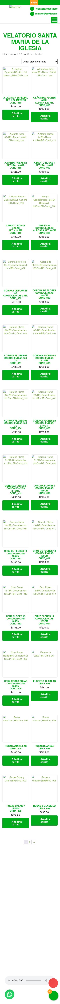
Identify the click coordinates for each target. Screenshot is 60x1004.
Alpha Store (20, 999)
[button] (9, 994)
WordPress (39, 995)
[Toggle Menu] (54, 20)
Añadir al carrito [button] (17, 114)
